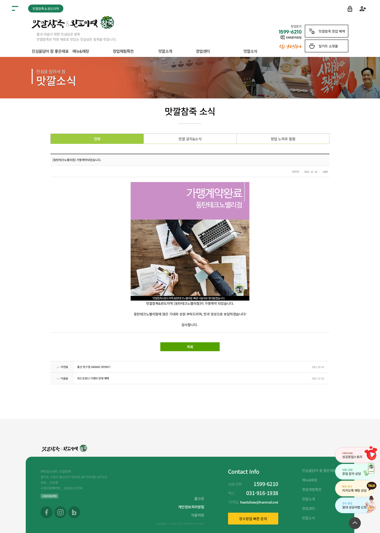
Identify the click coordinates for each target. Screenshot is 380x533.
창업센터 (203, 51)
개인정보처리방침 (191, 506)
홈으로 (199, 498)
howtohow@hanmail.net (259, 502)
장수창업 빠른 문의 (253, 518)
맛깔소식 (250, 51)
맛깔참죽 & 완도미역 (45, 8)
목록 (190, 346)
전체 (97, 138)
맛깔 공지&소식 (190, 138)
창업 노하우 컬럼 (283, 138)
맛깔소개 (165, 51)
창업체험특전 (123, 51)
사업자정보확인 (49, 496)
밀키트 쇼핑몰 (328, 45)
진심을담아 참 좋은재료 (50, 51)
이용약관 (197, 515)
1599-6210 (266, 483)
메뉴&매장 (80, 51)
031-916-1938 (262, 492)
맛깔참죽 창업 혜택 (332, 31)
